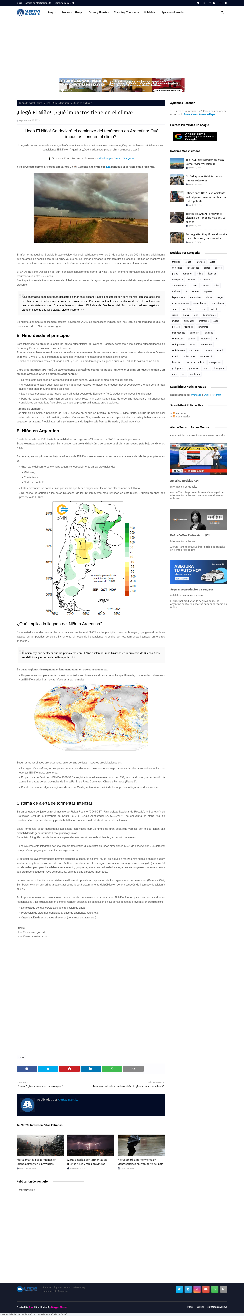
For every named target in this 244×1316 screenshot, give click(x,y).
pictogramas (178, 368)
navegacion (215, 362)
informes (200, 262)
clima (39, 103)
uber (174, 374)
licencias (212, 274)
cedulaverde (178, 350)
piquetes (208, 291)
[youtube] (206, 1289)
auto (215, 321)
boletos (176, 327)
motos (186, 315)
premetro (193, 368)
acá (108, 166)
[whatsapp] (210, 3)
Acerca (200, 1307)
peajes (220, 297)
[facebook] (214, 3)
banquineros (209, 315)
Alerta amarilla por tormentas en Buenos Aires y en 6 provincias (36, 1162)
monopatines (178, 333)
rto (216, 338)
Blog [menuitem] (50, 12)
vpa (183, 374)
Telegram (128, 158)
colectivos (177, 268)
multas (175, 321)
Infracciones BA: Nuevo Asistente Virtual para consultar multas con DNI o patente (206, 197)
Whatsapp (105, 158)
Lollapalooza (178, 344)
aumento (194, 333)
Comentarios (183, 416)
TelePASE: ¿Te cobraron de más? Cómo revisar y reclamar (205, 162)
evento (175, 356)
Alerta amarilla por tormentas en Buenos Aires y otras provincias (87, 1162)
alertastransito (179, 285)
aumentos (188, 274)
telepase (201, 309)
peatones (205, 338)
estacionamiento (180, 303)
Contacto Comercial (64, 3)
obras (209, 297)
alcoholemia (199, 303)
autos (212, 262)
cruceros (208, 350)
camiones (208, 333)
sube (216, 285)
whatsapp (195, 374)
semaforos (203, 327)
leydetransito (178, 297)
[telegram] (225, 3)
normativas (195, 297)
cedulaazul (177, 338)
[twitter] (198, 3)
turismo (176, 291)
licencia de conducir (195, 362)
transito (176, 262)
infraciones (189, 356)
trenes (188, 262)
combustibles (217, 303)
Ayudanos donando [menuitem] (172, 12)
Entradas (180, 413)
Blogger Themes (59, 1307)
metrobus (204, 321)
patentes (214, 309)
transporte (177, 279)
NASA (192, 344)
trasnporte (219, 368)
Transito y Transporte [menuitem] (126, 12)
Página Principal (27, 103)
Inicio (19, 3)
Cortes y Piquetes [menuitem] (99, 12)
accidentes (205, 279)
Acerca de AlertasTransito (38, 3)
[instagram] (204, 3)
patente (192, 338)
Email (117, 158)
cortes (207, 268)
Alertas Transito (67, 1099)
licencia (176, 362)
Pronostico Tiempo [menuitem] (72, 12)
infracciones (193, 268)
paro (194, 285)
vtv (186, 291)
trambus (189, 327)
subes (206, 368)
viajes (175, 315)
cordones (194, 350)
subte (175, 309)
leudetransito (206, 356)
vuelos (195, 291)
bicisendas (189, 321)
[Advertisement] (122, 46)
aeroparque (206, 344)
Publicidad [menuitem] (150, 12)
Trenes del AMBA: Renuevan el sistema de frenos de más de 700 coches (205, 217)
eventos (191, 279)
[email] (220, 3)
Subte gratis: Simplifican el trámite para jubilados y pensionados (206, 236)
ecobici (220, 350)
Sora (31, 1307)
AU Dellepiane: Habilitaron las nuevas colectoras (204, 178)
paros (175, 274)
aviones (205, 285)
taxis (196, 315)
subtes (218, 268)
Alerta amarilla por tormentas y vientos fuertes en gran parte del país (140, 1162)
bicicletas (187, 309)
